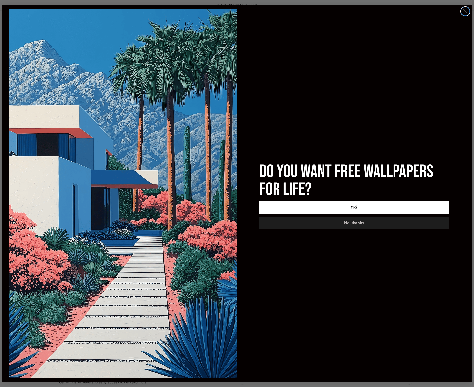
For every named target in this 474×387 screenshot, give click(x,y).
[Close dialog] (465, 11)
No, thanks (354, 223)
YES (354, 208)
